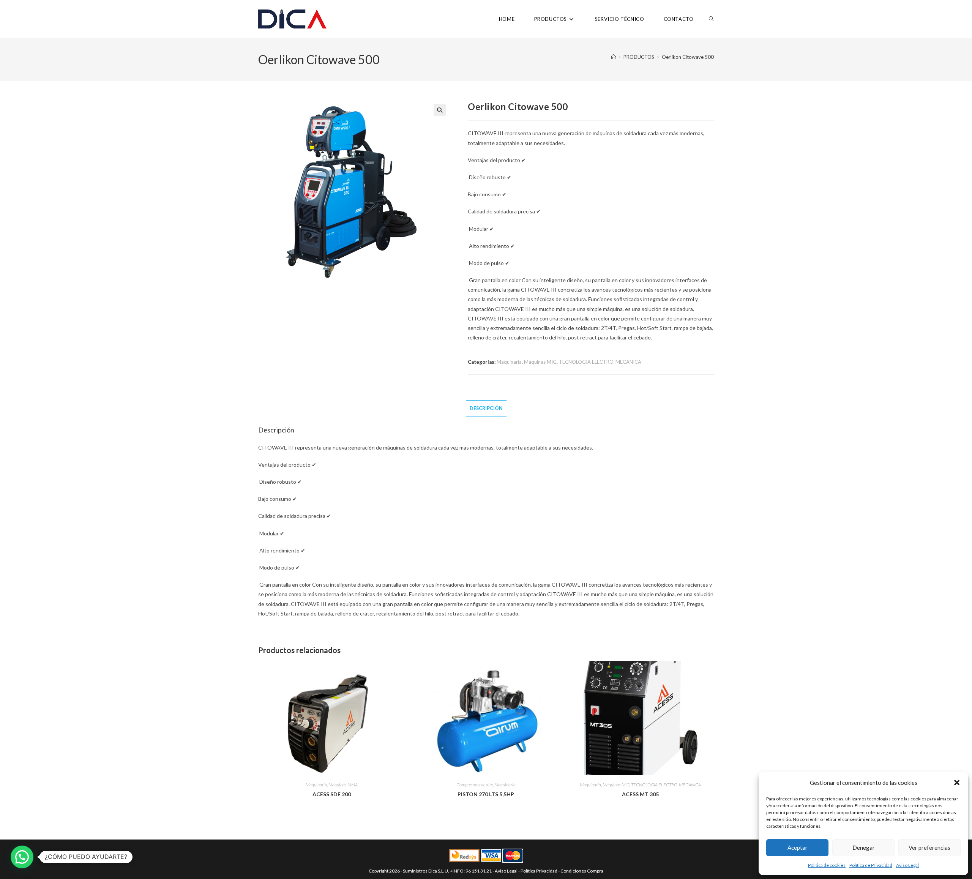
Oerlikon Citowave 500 (688, 57)
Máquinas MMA (343, 784)
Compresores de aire (474, 784)
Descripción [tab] (486, 408)
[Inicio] (613, 57)
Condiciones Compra (581, 871)
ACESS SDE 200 (331, 794)
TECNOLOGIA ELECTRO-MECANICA (600, 362)
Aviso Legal (907, 865)
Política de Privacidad (870, 865)
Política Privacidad (539, 871)
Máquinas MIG (540, 362)
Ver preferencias (929, 847)
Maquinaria (509, 362)
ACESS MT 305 (640, 794)
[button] (957, 782)
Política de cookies (827, 865)
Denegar (863, 847)
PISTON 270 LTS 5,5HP (486, 794)
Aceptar (797, 847)
